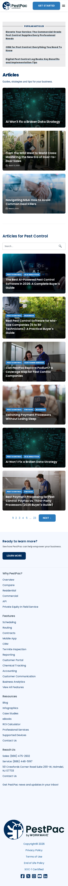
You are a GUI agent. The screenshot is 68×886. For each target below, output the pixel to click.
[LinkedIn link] (45, 876)
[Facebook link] (22, 876)
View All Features (13, 687)
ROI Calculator (12, 724)
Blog (5, 702)
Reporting (9, 655)
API (4, 601)
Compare (9, 585)
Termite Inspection (14, 649)
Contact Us (10, 740)
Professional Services (16, 730)
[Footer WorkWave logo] (34, 830)
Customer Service (34, 362)
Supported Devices (14, 735)
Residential (9, 590)
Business (29, 315)
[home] (15, 5)
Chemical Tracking (14, 665)
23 (34, 518)
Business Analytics (14, 682)
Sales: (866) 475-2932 (16, 756)
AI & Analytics (31, 274)
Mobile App (10, 638)
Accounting (10, 671)
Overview (8, 580)
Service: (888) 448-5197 (17, 761)
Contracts (9, 633)
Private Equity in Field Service (20, 607)
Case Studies (10, 713)
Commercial (10, 596)
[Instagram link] (34, 876)
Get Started (46, 5)
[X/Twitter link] (28, 876)
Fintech (28, 409)
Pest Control (14, 274)
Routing (7, 627)
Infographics (10, 708)
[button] (63, 6)
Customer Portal (13, 660)
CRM (5, 644)
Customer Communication (19, 676)
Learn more (14, 555)
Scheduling (9, 622)
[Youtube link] (39, 876)
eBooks (7, 719)
